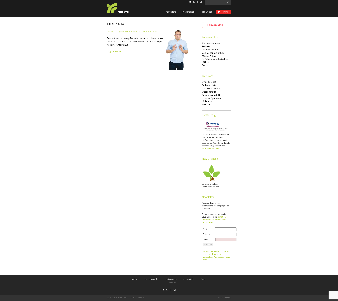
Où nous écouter (210, 49)
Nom (205, 229)
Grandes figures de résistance (211, 100)
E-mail (205, 239)
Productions (170, 11)
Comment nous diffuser (213, 52)
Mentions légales (171, 279)
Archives (206, 104)
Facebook (197, 2)
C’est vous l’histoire (211, 88)
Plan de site (172, 282)
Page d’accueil (114, 51)
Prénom (206, 234)
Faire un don (206, 11)
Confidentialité (188, 279)
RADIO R (224, 11)
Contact (206, 65)
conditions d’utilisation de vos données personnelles (214, 220)
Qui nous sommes (211, 43)
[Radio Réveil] (121, 8)
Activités (206, 46)
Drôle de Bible (209, 81)
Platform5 (227, 298)
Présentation (188, 11)
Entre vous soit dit (211, 95)
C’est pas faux (209, 91)
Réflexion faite (209, 85)
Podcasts (190, 2)
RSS (194, 2)
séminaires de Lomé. (211, 148)
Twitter (201, 2)
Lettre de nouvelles (151, 279)
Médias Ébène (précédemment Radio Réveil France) (216, 59)
